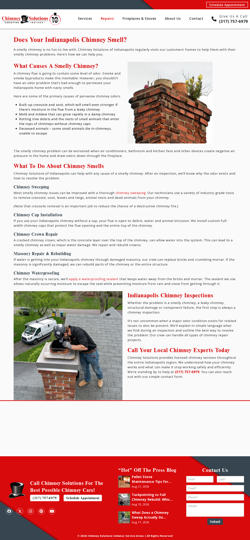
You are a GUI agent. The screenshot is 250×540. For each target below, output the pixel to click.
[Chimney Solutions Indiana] (31, 15)
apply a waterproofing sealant (94, 279)
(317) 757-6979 (45, 498)
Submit (215, 521)
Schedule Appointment (227, 5)
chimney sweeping (131, 193)
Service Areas (134, 535)
